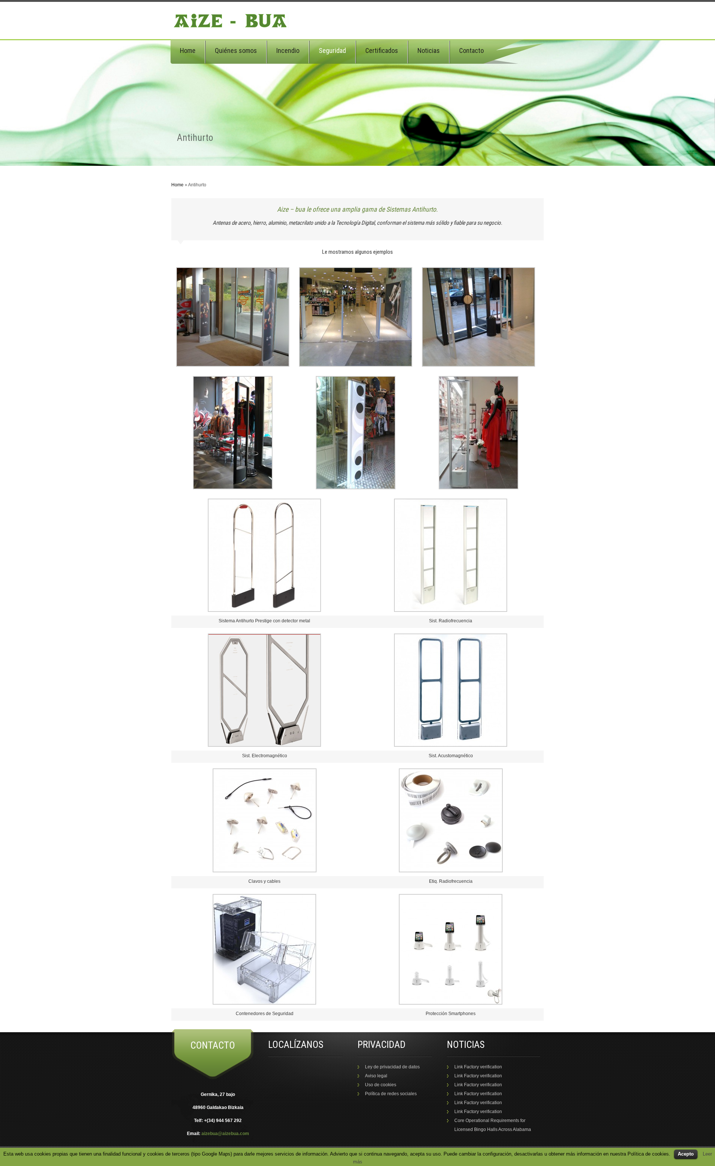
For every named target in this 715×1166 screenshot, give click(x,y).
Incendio (287, 50)
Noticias (428, 50)
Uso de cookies (380, 1084)
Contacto (471, 50)
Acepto (686, 1154)
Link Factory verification (478, 1066)
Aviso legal (376, 1075)
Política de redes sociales (391, 1093)
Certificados (381, 50)
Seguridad (332, 50)
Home (188, 50)
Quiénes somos (236, 50)
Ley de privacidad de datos (392, 1066)
